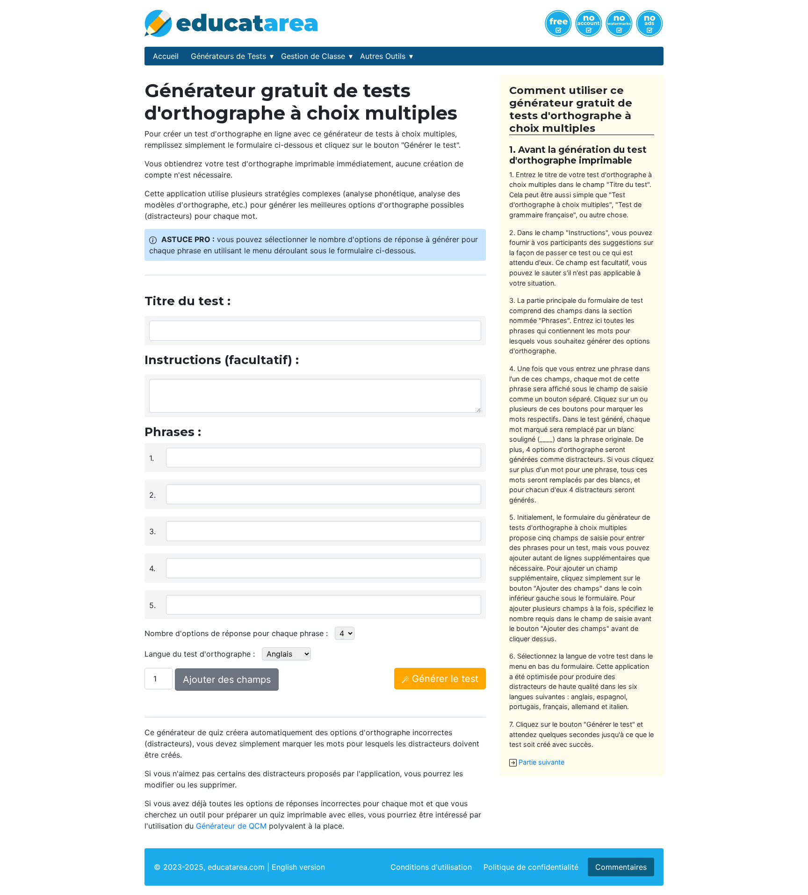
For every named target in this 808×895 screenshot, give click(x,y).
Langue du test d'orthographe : (199, 654)
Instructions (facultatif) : (221, 360)
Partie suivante (540, 762)
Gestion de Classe (317, 56)
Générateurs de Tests (232, 56)
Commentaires (621, 867)
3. (152, 531)
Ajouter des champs (227, 679)
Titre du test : (187, 301)
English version (298, 867)
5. (152, 605)
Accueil (166, 56)
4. (152, 568)
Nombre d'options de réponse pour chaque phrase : (236, 633)
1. (151, 458)
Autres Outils (386, 56)
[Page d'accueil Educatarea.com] (230, 22)
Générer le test (443, 678)
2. (152, 495)
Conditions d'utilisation (431, 867)
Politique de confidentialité (530, 867)
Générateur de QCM (231, 826)
